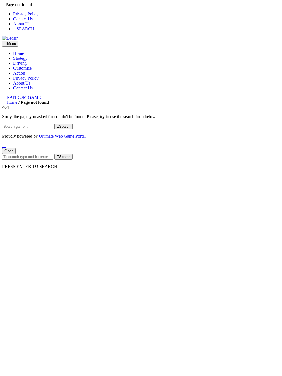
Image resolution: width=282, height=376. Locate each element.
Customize (22, 68)
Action (19, 73)
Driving (20, 63)
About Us (21, 23)
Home (18, 53)
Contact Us (23, 19)
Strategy (20, 58)
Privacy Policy (26, 14)
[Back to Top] (4, 145)
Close (8, 151)
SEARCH (25, 28)
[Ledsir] (10, 38)
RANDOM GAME (23, 97)
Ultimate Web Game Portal (62, 136)
